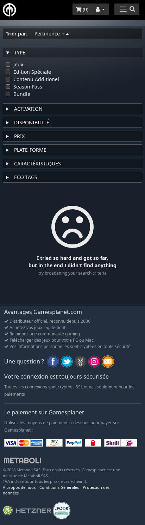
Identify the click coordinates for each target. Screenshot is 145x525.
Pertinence (47, 33)
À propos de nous (19, 487)
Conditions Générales (59, 487)
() (84, 9)
